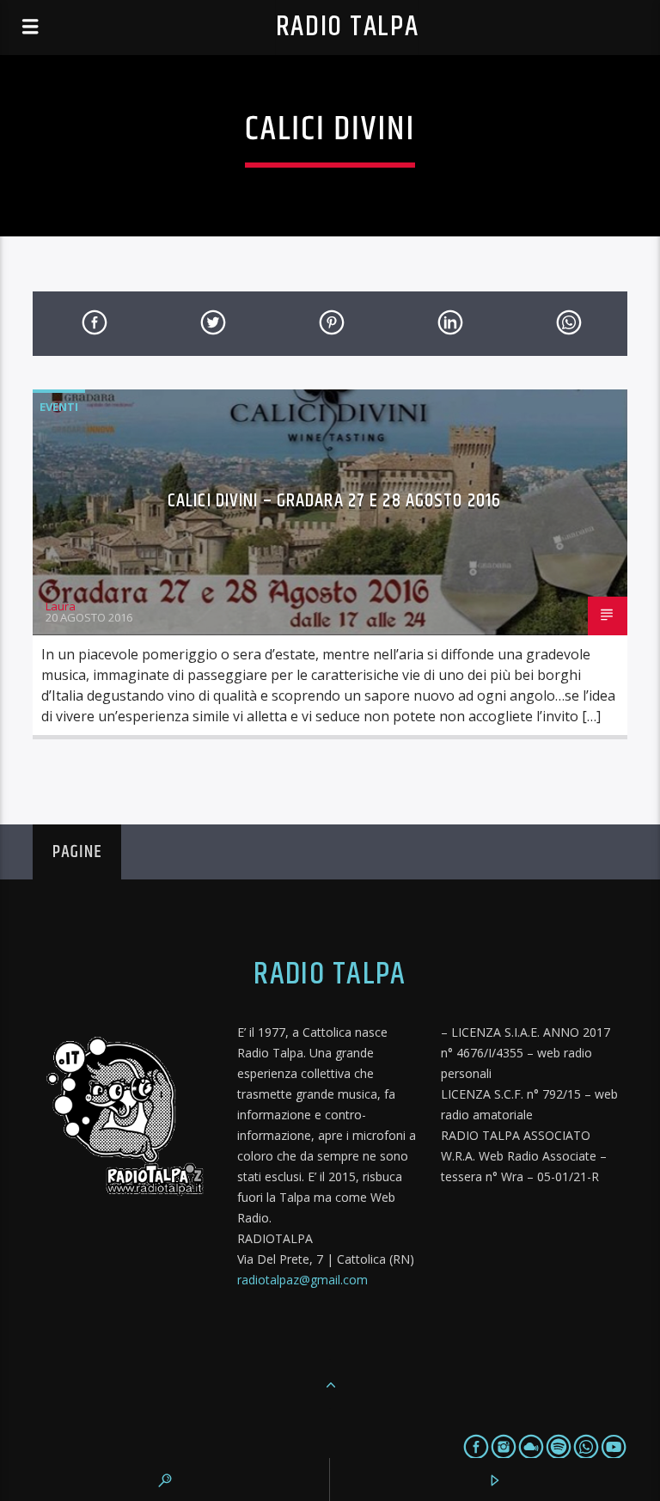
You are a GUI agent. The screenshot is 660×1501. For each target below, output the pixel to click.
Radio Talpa (347, 27)
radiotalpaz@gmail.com (302, 1279)
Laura (61, 606)
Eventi (59, 406)
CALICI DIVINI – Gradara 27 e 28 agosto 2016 (334, 501)
